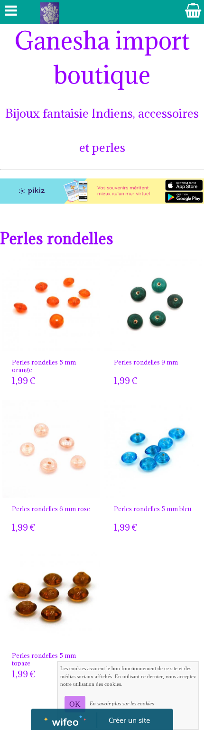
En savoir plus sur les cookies (122, 703)
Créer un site (129, 720)
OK (75, 704)
